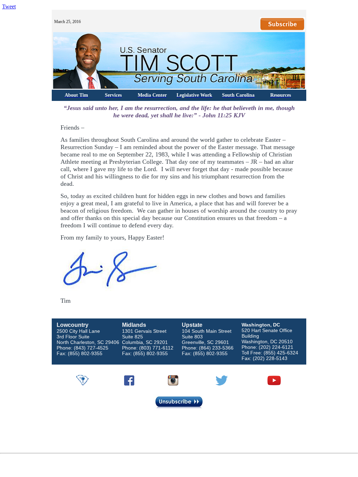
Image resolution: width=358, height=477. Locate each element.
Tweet (9, 6)
